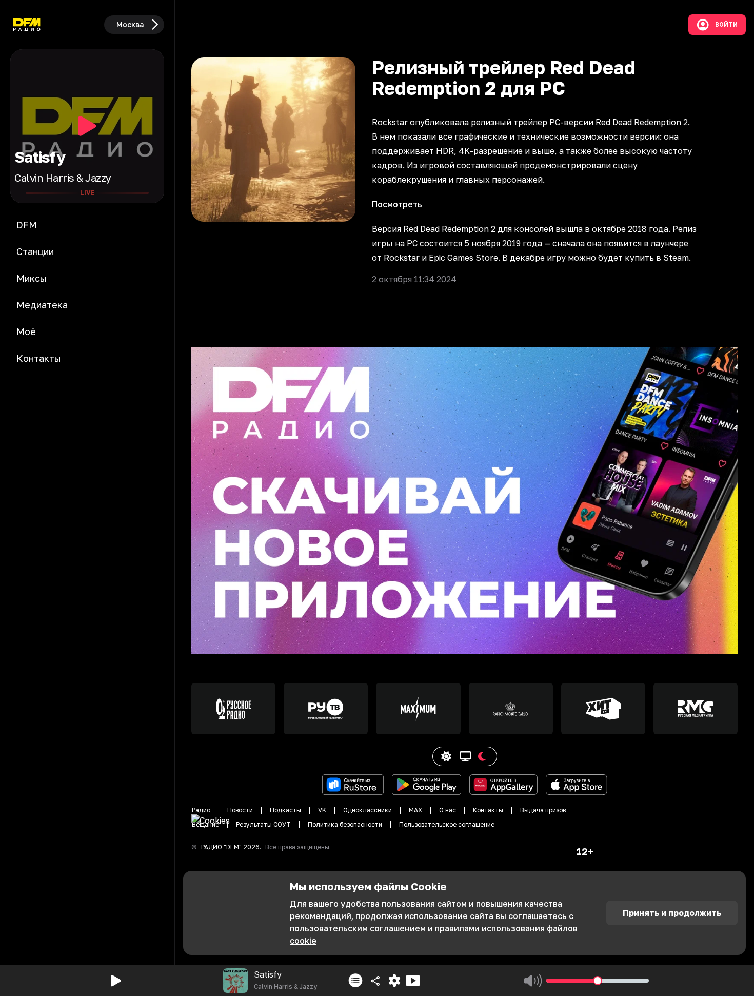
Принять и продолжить (672, 913)
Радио (201, 810)
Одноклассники (367, 810)
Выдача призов (543, 810)
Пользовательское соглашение (446, 824)
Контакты (488, 810)
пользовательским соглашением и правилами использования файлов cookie (434, 934)
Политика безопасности (345, 824)
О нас (447, 810)
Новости (240, 810)
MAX (415, 810)
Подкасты (285, 810)
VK (322, 810)
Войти (726, 24)
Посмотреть (397, 204)
